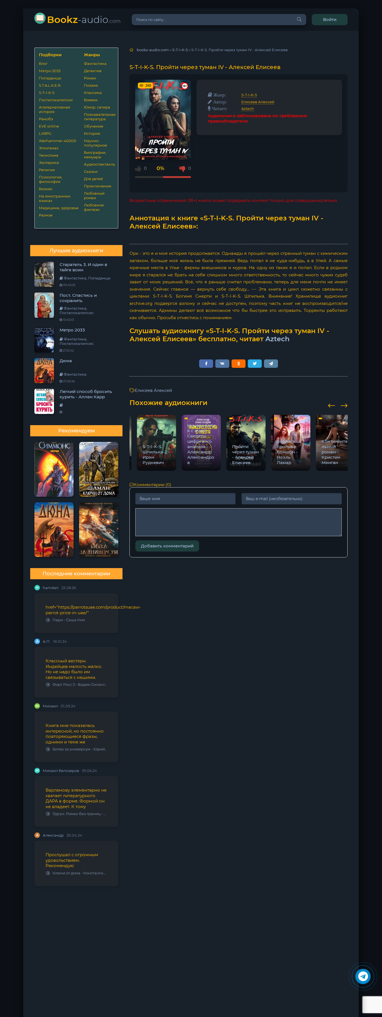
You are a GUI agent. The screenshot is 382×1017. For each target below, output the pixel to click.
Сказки (91, 171)
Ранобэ (46, 119)
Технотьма (48, 155)
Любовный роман (94, 195)
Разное (46, 215)
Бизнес (46, 189)
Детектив (93, 71)
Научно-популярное (95, 142)
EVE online (49, 126)
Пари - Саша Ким (69, 620)
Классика (93, 92)
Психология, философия (50, 179)
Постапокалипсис (56, 100)
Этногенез (48, 148)
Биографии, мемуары (95, 154)
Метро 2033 (49, 71)
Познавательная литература (99, 116)
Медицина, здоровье (59, 208)
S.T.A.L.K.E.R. (50, 85)
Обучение (93, 126)
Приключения (97, 186)
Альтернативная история (54, 109)
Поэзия (91, 85)
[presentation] (331, 405)
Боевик (91, 100)
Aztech (247, 108)
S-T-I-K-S (47, 92)
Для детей (93, 178)
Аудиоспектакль (99, 164)
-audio (84, 19)
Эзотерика (49, 162)
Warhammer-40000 (57, 140)
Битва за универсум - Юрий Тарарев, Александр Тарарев (80, 749)
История (92, 133)
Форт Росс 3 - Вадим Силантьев (80, 684)
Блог (43, 63)
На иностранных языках (54, 198)
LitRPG (45, 133)
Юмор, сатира (97, 107)
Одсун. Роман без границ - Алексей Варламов (80, 814)
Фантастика (95, 63)
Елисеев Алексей (257, 102)
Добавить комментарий (167, 545)
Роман (90, 78)
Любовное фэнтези (94, 207)
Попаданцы (50, 78)
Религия (47, 170)
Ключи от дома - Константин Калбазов (80, 873)
